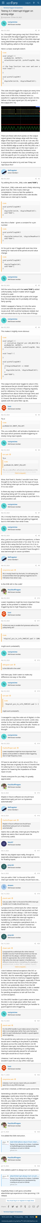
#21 (38, 1021)
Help (26, 1217)
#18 (38, 873)
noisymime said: (8, 570)
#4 (39, 327)
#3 (39, 285)
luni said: (6, 454)
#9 (39, 565)
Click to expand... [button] (20, 473)
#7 (39, 513)
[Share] (36, 30)
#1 (39, 30)
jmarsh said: (7, 898)
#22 (38, 1075)
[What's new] (34, 3)
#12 (38, 660)
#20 (38, 944)
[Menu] (3, 3)
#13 (38, 691)
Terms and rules (7, 1217)
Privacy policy (18, 1217)
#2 (39, 179)
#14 (38, 743)
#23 (38, 1132)
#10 (38, 598)
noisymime (6, 17)
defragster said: (8, 665)
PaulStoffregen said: (9, 748)
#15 (38, 793)
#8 (39, 536)
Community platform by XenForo (20, 1221)
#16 (38, 816)
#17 (38, 851)
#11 (38, 621)
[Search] (38, 3)
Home (32, 1217)
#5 (39, 415)
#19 (38, 894)
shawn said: (6, 948)
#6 (39, 450)
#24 (38, 1166)
